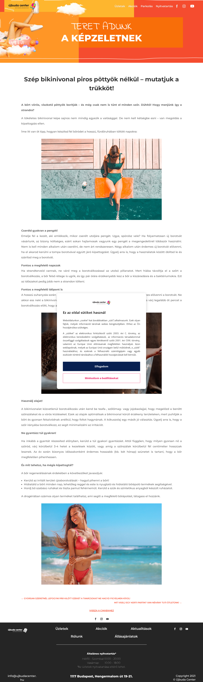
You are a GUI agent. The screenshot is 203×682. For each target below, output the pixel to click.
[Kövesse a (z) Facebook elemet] (95, 619)
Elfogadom (101, 366)
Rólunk (77, 636)
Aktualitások (141, 629)
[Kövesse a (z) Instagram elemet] (101, 619)
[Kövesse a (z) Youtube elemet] (107, 619)
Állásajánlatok (126, 636)
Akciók (132, 6)
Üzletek (120, 6)
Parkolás (147, 6)
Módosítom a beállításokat (101, 378)
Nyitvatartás (164, 6)
